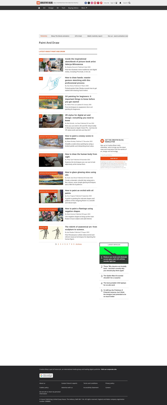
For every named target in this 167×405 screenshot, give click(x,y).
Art (44, 8)
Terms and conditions (91, 383)
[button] (126, 3)
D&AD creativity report (94, 36)
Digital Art (43, 228)
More (83, 8)
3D (58, 8)
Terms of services (119, 162)
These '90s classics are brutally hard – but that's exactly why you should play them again (115, 268)
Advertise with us (67, 387)
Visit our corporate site (108, 369)
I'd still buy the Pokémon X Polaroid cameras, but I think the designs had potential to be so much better (115, 293)
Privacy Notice (121, 163)
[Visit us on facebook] (86, 3)
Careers (108, 387)
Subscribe (106, 3)
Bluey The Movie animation (60, 36)
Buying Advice (73, 8)
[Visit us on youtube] (95, 3)
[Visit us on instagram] (92, 3)
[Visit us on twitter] (89, 3)
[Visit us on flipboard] (101, 3)
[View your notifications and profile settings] (120, 3)
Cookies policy (44, 387)
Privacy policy (110, 383)
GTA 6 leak (78, 36)
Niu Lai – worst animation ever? (118, 36)
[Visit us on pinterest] (98, 3)
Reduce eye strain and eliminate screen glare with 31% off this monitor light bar (115, 259)
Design (51, 8)
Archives (79, 244)
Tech (63, 8)
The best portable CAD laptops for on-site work (115, 284)
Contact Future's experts (69, 383)
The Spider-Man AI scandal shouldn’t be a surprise (113, 277)
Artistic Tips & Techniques (48, 97)
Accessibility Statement (91, 387)
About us (42, 383)
